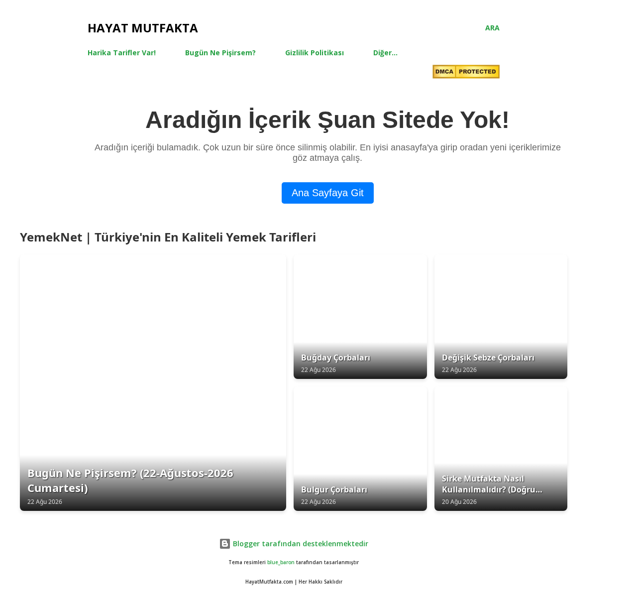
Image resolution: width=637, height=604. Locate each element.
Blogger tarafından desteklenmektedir (299, 543)
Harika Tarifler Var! (122, 52)
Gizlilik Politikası (314, 52)
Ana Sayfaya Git (328, 192)
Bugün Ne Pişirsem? (220, 52)
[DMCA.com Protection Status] (466, 73)
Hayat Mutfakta (143, 27)
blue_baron (281, 562)
